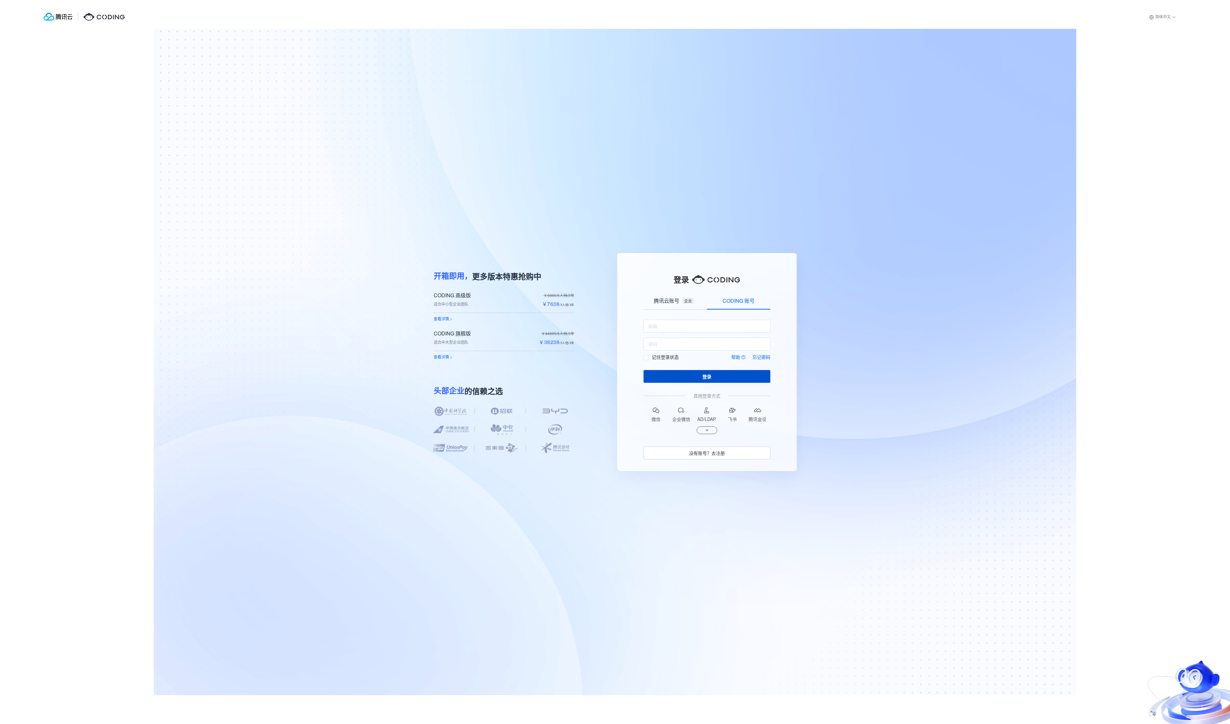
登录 (706, 376)
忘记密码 (761, 357)
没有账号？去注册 (707, 453)
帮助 (735, 356)
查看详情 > (443, 318)
